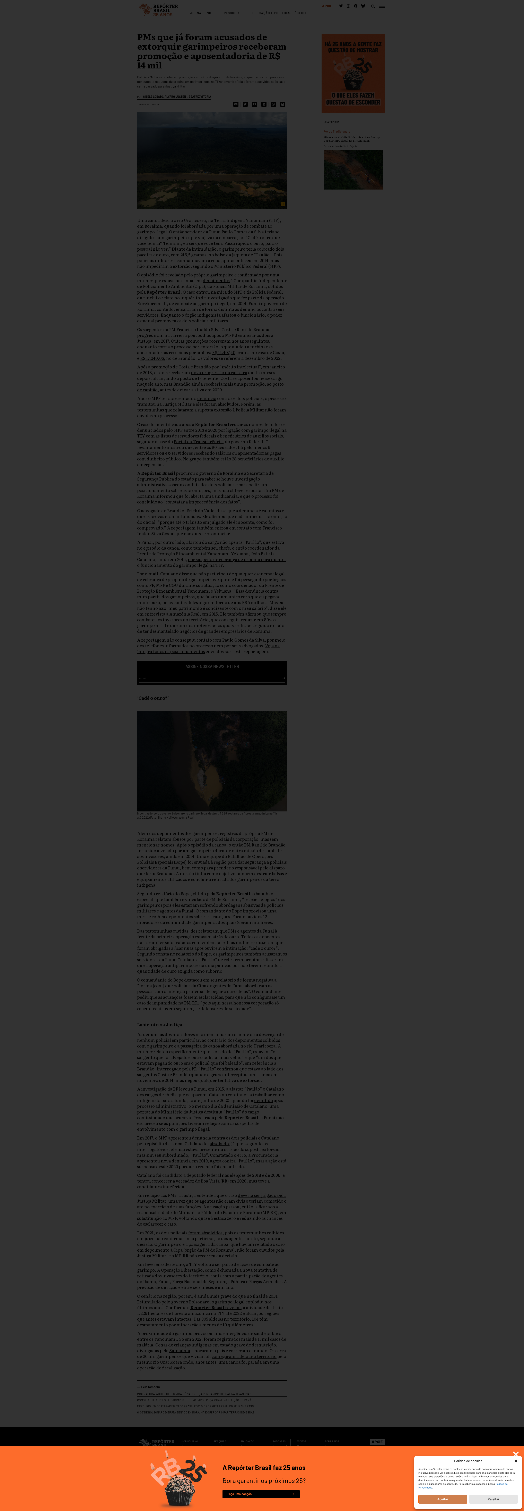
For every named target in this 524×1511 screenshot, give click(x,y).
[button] (516, 1461)
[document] (262, 755)
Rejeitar (493, 1499)
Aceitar (442, 1499)
